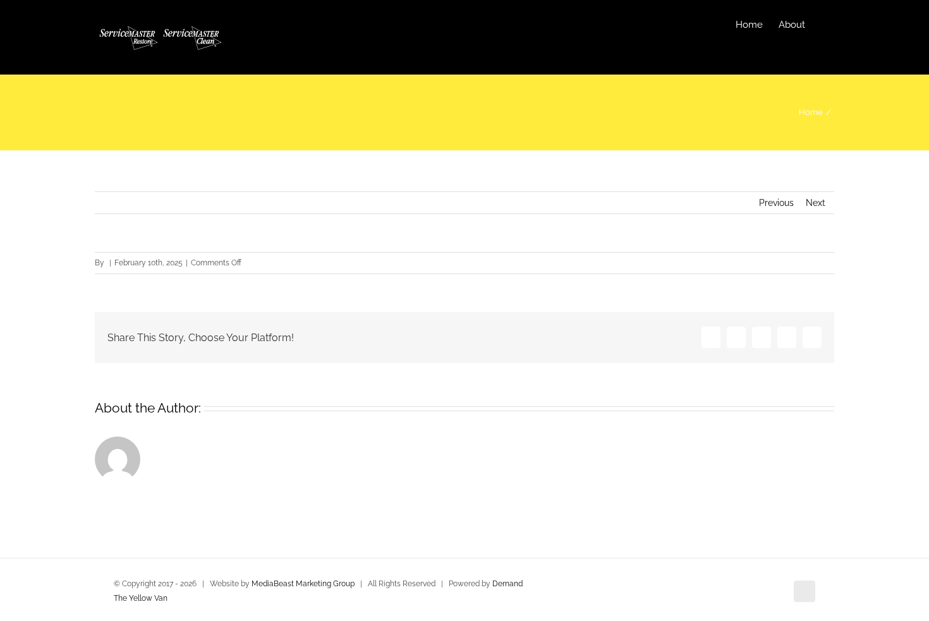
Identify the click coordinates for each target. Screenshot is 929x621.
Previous (776, 203)
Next (815, 203)
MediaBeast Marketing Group (303, 583)
